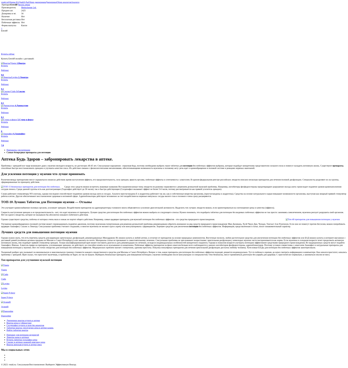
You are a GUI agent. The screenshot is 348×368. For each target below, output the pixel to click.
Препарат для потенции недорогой (23, 335)
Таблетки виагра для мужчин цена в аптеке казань (30, 328)
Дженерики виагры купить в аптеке (23, 320)
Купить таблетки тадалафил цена (22, 340)
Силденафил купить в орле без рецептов (25, 325)
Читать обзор (24, 5)
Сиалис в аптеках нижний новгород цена (26, 342)
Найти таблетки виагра (17, 330)
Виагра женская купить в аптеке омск (24, 344)
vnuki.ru (4, 2)
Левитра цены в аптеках (18, 337)
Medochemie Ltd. (28, 7)
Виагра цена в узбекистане (19, 323)
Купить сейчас (8, 54)
